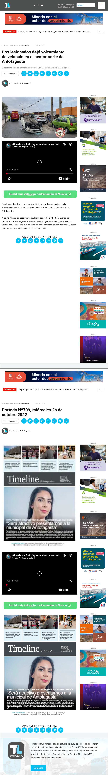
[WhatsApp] (36, 73)
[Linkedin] (42, 73)
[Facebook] (34, 5)
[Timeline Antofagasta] (5, 83)
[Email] (48, 73)
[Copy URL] (66, 73)
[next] (103, 31)
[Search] (92, 5)
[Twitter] (42, 5)
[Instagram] (38, 5)
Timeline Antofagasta (21, 83)
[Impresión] (54, 73)
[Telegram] (60, 73)
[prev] (99, 31)
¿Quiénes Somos (53, 757)
